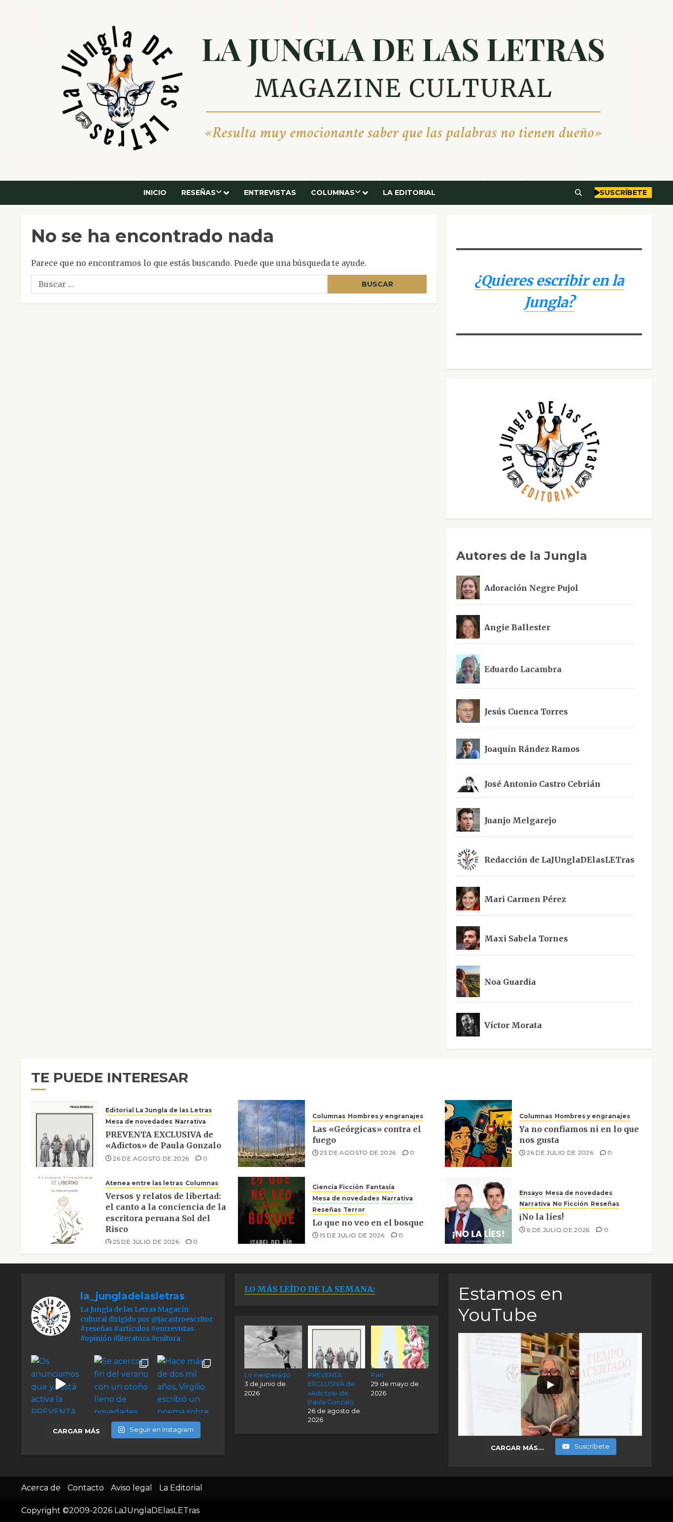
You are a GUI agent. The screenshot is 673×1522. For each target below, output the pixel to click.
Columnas (333, 192)
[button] (578, 192)
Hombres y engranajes (385, 1116)
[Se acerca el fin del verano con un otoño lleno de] (123, 1384)
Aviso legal (131, 1487)
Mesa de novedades (138, 1121)
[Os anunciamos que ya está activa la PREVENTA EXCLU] (60, 1384)
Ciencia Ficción (338, 1187)
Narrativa (190, 1121)
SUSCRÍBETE (623, 192)
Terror (354, 1209)
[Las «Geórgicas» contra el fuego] (271, 1133)
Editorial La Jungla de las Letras (158, 1110)
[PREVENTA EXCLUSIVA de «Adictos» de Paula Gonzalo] (64, 1133)
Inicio (155, 192)
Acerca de (41, 1487)
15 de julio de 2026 (352, 1235)
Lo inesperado (267, 1375)
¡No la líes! (541, 1217)
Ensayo (531, 1193)
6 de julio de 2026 (558, 1229)
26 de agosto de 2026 (151, 1158)
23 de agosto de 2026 (358, 1152)
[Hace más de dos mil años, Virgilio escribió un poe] (186, 1384)
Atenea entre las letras (144, 1183)
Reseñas (198, 192)
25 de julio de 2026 (146, 1241)
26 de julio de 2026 (560, 1152)
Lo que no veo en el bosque (368, 1223)
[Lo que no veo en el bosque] (271, 1210)
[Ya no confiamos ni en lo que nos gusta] (478, 1133)
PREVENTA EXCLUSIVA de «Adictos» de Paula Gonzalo (163, 1140)
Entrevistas (270, 192)
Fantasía (380, 1187)
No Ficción (570, 1203)
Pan (377, 1375)
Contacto (85, 1487)
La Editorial (409, 192)
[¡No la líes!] (478, 1210)
